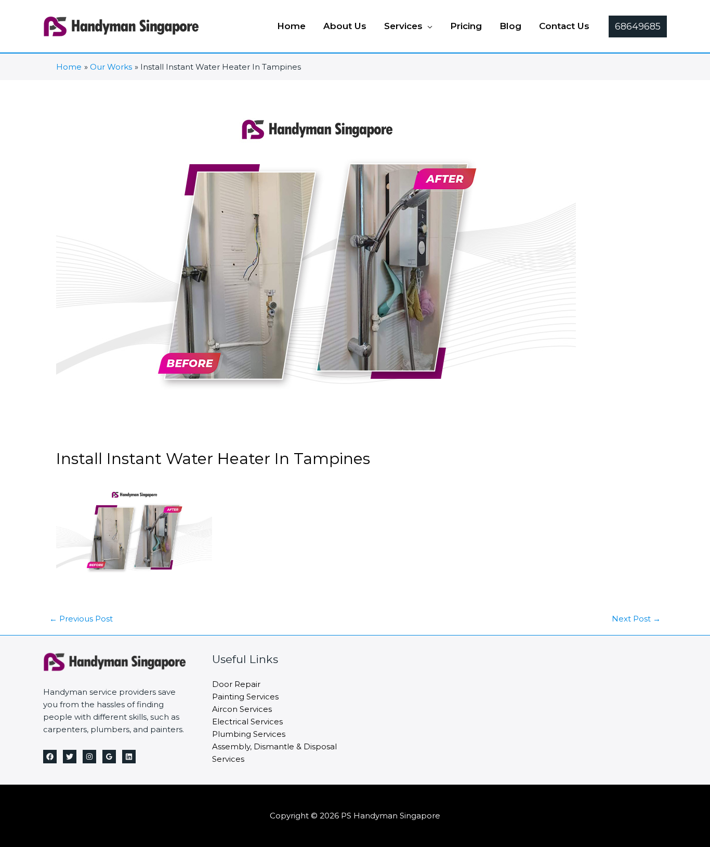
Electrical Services (247, 721)
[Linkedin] (129, 756)
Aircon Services (242, 709)
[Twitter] (69, 756)
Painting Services (245, 697)
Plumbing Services (248, 734)
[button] (427, 26)
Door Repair (236, 684)
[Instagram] (89, 756)
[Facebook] (50, 756)
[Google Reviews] (109, 756)
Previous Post (81, 619)
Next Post (636, 619)
